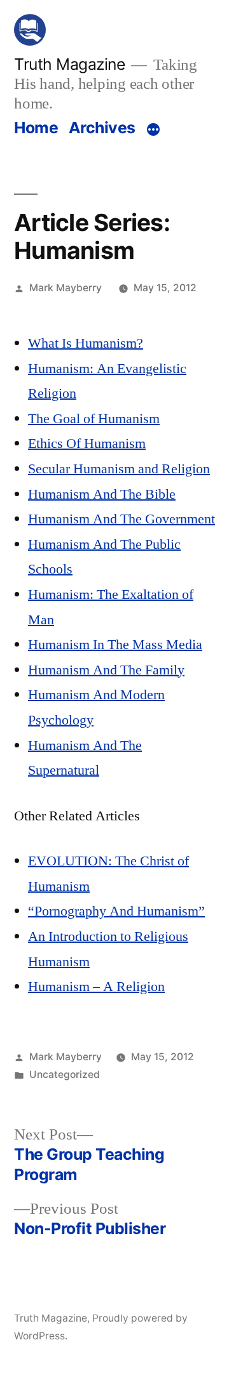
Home (36, 127)
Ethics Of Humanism (87, 443)
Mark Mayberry (65, 288)
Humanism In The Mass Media (115, 645)
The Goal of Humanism (94, 419)
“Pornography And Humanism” (116, 911)
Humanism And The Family (106, 670)
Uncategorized (64, 1074)
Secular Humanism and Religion (119, 469)
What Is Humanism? (85, 343)
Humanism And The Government (121, 519)
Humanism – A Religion (96, 986)
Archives (102, 127)
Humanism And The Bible (102, 494)
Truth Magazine (69, 64)
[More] (153, 130)
